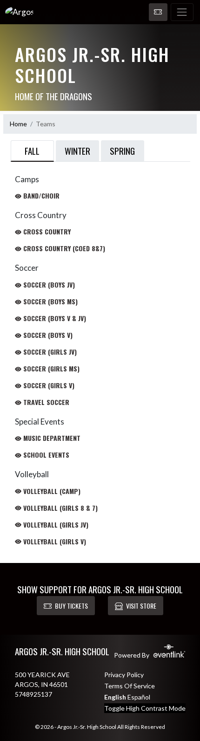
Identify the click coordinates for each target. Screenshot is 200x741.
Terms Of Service (129, 686)
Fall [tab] (32, 150)
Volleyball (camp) (50, 491)
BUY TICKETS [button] (71, 606)
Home (18, 124)
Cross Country (46, 231)
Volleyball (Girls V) (53, 541)
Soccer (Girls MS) (50, 368)
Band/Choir (40, 195)
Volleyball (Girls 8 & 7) (59, 508)
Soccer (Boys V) (47, 335)
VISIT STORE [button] (141, 606)
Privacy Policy (124, 675)
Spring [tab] (122, 150)
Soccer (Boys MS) (49, 301)
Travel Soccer (45, 402)
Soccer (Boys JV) (48, 284)
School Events (45, 455)
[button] (158, 12)
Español (138, 697)
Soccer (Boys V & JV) (53, 318)
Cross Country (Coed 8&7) (63, 248)
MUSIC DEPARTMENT (50, 438)
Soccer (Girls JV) (49, 352)
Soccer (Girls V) (47, 385)
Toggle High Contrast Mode (145, 708)
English (115, 697)
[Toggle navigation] (182, 12)
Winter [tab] (77, 150)
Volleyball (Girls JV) (54, 524)
